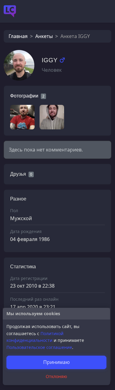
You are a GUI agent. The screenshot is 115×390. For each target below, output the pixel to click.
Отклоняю (56, 376)
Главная (18, 36)
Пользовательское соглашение (39, 347)
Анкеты (44, 36)
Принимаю (56, 362)
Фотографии (24, 95)
